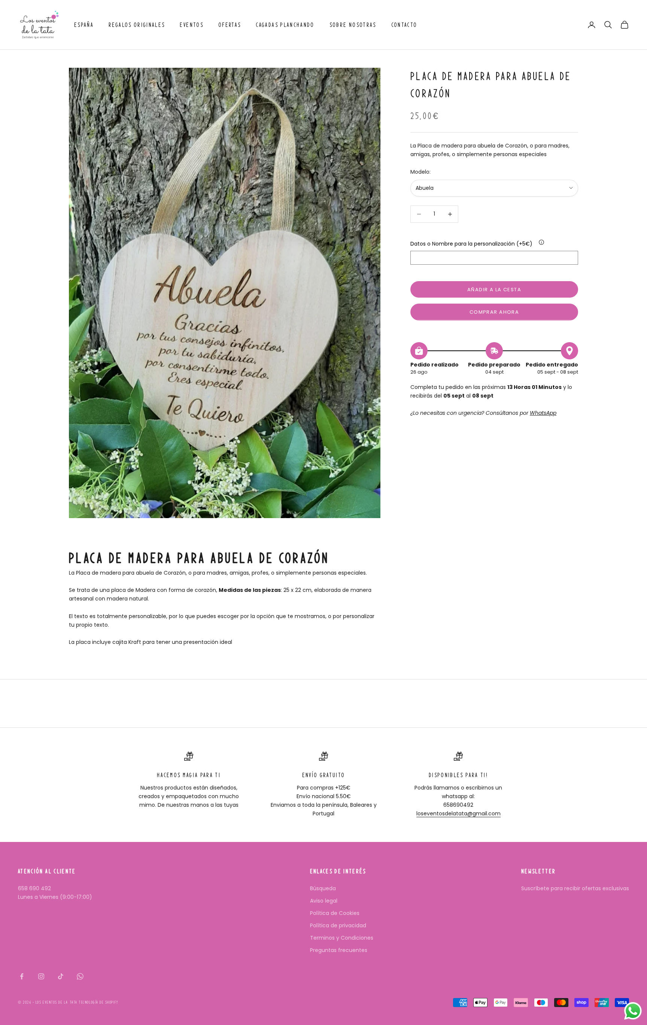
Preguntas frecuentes (338, 950)
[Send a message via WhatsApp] (633, 1011)
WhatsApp (543, 413)
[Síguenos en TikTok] (60, 976)
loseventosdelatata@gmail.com (458, 813)
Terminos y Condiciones (341, 938)
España (84, 24)
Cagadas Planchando (285, 24)
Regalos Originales (137, 24)
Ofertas (229, 24)
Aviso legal (323, 900)
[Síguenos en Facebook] (21, 976)
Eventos (191, 24)
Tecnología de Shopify (98, 1002)
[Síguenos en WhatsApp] (80, 976)
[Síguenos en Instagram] (41, 976)
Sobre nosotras (352, 24)
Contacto (404, 24)
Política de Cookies (334, 913)
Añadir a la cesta (494, 289)
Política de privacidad (338, 925)
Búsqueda (323, 888)
